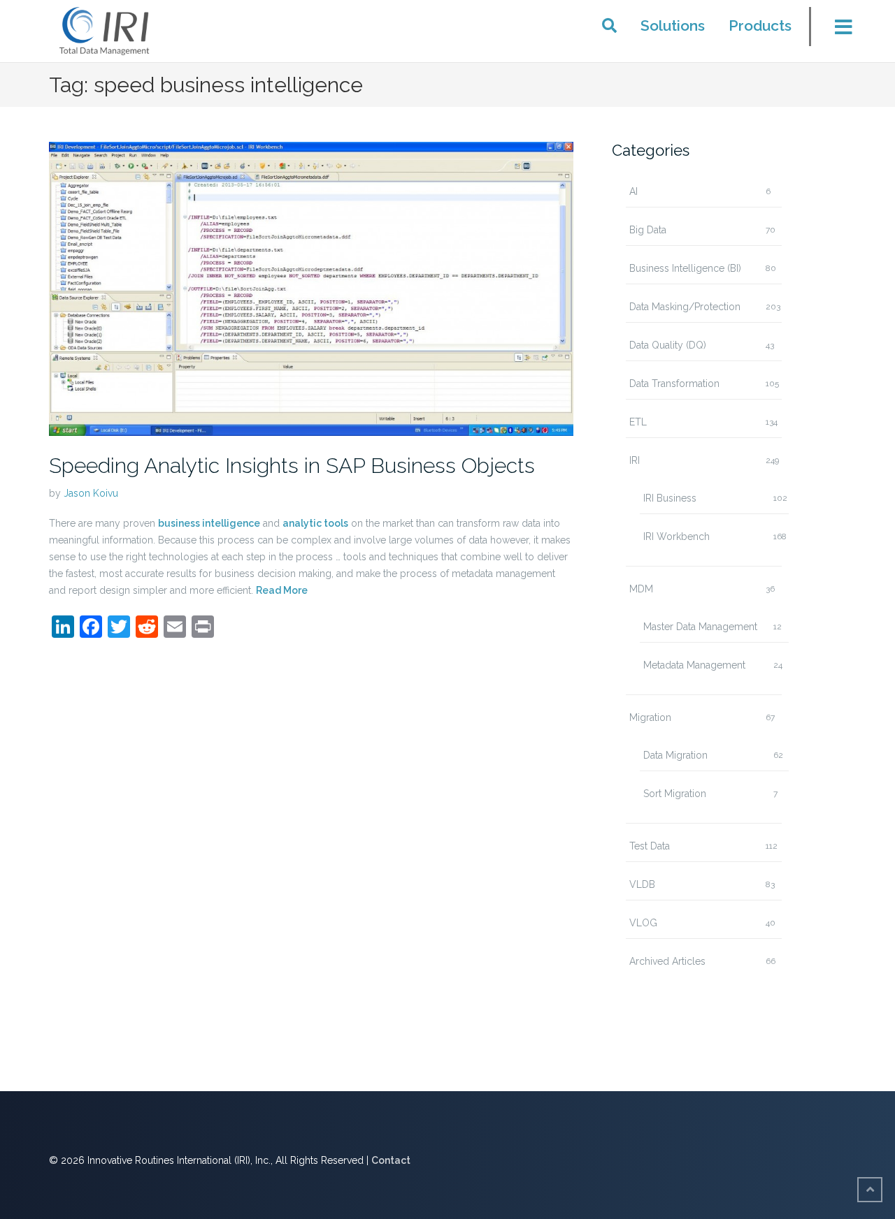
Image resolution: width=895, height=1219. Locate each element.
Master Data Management (700, 626)
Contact (390, 1160)
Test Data (649, 846)
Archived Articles (667, 961)
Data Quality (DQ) (667, 345)
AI (633, 191)
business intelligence (209, 523)
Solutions (672, 25)
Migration (650, 717)
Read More (282, 590)
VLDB (642, 884)
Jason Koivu (91, 493)
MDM (641, 588)
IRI (634, 460)
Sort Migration (674, 793)
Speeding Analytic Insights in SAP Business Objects (292, 465)
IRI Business (669, 498)
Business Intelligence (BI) (685, 268)
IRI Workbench (676, 536)
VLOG (643, 922)
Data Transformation (674, 383)
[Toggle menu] (835, 31)
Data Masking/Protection (684, 306)
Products (760, 25)
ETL (638, 422)
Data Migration (675, 755)
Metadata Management (694, 665)
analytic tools (315, 523)
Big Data (647, 229)
